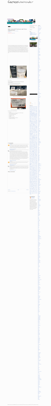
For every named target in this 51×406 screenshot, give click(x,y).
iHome (38, 198)
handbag (39, 181)
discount (39, 133)
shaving (39, 307)
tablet (38, 348)
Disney (38, 134)
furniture (33, 137)
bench (36, 115)
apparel (35, 110)
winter (35, 193)
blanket (38, 71)
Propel (38, 281)
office (33, 162)
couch (30, 128)
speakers (30, 177)
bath (38, 56)
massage (39, 240)
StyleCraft (32, 179)
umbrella (34, 187)
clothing (34, 125)
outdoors (31, 163)
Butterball (30, 120)
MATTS (10, 161)
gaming (38, 157)
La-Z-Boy (39, 220)
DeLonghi (39, 130)
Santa (36, 170)
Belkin (35, 115)
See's (38, 303)
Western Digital (36, 191)
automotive (39, 48)
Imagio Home (39, 199)
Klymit (38, 215)
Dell (38, 129)
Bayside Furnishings (33, 114)
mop (38, 247)
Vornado (39, 386)
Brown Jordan (34, 119)
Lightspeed (36, 154)
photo (36, 164)
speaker (38, 329)
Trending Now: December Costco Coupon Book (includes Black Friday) (33, 34)
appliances (31, 111)
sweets (38, 345)
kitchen (33, 151)
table (30, 181)
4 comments (9, 31)
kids (36, 150)
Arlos (35, 111)
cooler (38, 116)
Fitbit (36, 135)
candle (32, 121)
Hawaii (38, 183)
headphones (34, 144)
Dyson (38, 140)
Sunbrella (36, 179)
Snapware (39, 322)
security (39, 302)
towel (38, 365)
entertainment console (32, 134)
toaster (38, 362)
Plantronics (36, 165)
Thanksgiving (31, 182)
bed (31, 115)
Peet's (38, 271)
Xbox (38, 398)
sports (33, 177)
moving (32, 159)
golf (34, 140)
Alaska (38, 34)
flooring (32, 136)
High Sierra (32, 145)
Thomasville (35, 183)
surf (38, 343)
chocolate (31, 124)
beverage (35, 116)
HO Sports (36, 145)
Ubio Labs (31, 187)
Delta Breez (39, 131)
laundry (38, 225)
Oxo (33, 163)
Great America (39, 174)
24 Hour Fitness (31, 106)
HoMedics (39, 193)
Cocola (36, 125)
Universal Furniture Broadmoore (39, 377)
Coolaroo (39, 115)
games (38, 156)
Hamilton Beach (39, 179)
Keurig (33, 150)
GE (38, 162)
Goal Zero (30, 140)
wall (38, 388)
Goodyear (30, 141)
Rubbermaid (31, 169)
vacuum (39, 381)
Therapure (30, 183)
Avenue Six (39, 49)
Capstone (36, 121)
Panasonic (36, 163)
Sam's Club (31, 170)
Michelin (39, 244)
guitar (38, 176)
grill (38, 175)
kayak (34, 149)
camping (31, 121)
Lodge (31, 155)
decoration (35, 130)
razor (38, 285)
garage (38, 158)
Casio (38, 94)
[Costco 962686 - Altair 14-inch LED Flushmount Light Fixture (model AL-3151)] (18, 95)
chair (31, 123)
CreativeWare (39, 121)
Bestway (32, 116)
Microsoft (31, 158)
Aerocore (39, 30)
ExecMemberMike (11, 165)
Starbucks (32, 178)
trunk (38, 372)
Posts (31, 102)
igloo (38, 197)
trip (38, 370)
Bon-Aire (39, 74)
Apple (36, 110)
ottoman (39, 265)
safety (36, 169)
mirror (33, 158)
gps (35, 141)
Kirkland (30, 151)
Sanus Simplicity (39, 299)
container (39, 112)
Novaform (39, 261)
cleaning (30, 125)
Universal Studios (39, 379)
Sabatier (34, 169)
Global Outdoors (34, 139)
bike (36, 116)
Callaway (34, 120)
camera (36, 120)
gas (33, 138)
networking (39, 256)
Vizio (38, 385)
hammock (39, 180)
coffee (30, 126)
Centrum (39, 97)
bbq (36, 114)
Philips (34, 164)
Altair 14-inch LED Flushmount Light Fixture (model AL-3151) (17, 29)
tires (38, 361)
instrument (31, 148)
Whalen (30, 192)
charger (38, 99)
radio (38, 283)
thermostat (32, 183)
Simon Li (30, 173)
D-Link (36, 129)
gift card (32, 139)
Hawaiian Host (31, 144)
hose (38, 194)
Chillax (38, 101)
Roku (36, 168)
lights (33, 154)
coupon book (33, 128)
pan (34, 163)
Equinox (36, 134)
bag (38, 53)
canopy (34, 121)
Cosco (38, 117)
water (31, 191)
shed (38, 308)
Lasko (38, 224)
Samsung (35, 170)
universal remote (36, 188)
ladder (38, 221)
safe (35, 169)
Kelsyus (36, 149)
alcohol (38, 35)
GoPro (34, 141)
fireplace (35, 135)
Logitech (33, 155)
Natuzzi (32, 160)
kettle (31, 150)
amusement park (33, 109)
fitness (30, 136)
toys (38, 366)
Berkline (30, 116)
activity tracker (31, 107)
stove (36, 178)
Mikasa (32, 158)
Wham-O (32, 192)
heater (30, 145)
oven (32, 163)
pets (38, 272)
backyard (39, 51)
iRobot (33, 148)
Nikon (38, 258)
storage (35, 178)
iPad (32, 148)
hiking (34, 145)
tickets (36, 183)
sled (33, 173)
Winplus (33, 193)
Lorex (34, 155)
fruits (38, 153)
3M (33, 106)
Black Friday (39, 70)
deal (31, 130)
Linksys (30, 155)
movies (30, 159)
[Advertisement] (21, 9)
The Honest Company (34, 182)
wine (35, 192)
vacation (39, 380)
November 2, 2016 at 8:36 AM (13, 160)
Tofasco (38, 363)
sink (38, 312)
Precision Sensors (39, 279)
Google (32, 141)
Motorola (36, 158)
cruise (31, 129)
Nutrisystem (39, 262)
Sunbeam (34, 179)
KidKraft (35, 150)
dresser (38, 135)
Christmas (34, 124)
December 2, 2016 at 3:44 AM (13, 164)
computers (36, 126)
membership (39, 243)
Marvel (38, 239)
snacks (38, 320)
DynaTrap (39, 139)
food (33, 136)
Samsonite (33, 170)
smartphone (34, 174)
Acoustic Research (35, 106)
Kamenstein (33, 149)
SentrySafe (39, 304)
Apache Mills (32, 110)
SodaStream (39, 325)
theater (36, 182)
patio (30, 164)
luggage (36, 155)
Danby (30, 130)
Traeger (38, 367)
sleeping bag (39, 315)
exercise (30, 135)
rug (32, 169)
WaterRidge (33, 191)
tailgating (39, 349)
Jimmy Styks (31, 149)
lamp (38, 222)
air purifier (39, 33)
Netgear (36, 160)
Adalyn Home (39, 29)
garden (30, 138)
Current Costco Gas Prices (32, 32)
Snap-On (39, 321)
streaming (30, 179)
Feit (33, 135)
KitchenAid (36, 151)
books (38, 76)
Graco (36, 141)
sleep (34, 173)
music (35, 159)
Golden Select (33, 140)
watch (30, 191)
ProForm (39, 280)
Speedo (32, 177)
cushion (35, 129)
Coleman (32, 126)
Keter (30, 150)
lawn (38, 226)
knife (38, 217)
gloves (36, 139)
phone (35, 164)
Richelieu (33, 168)
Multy (33, 159)
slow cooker (31, 174)
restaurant (31, 168)
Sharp (38, 306)
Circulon (36, 124)
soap (38, 324)
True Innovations (31, 186)
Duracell (39, 138)
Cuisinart (33, 129)
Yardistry (39, 399)
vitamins (39, 384)
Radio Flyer (39, 284)
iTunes (38, 203)
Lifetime (32, 154)
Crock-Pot (30, 129)
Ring (35, 168)
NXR (38, 263)
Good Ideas (36, 140)
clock (32, 125)
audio (36, 111)
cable (32, 120)
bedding (33, 115)
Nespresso (34, 160)
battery (38, 57)
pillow (34, 165)
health (36, 144)
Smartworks (36, 174)
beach (30, 115)
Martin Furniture (39, 238)
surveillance (39, 344)
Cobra (35, 125)
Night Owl (39, 257)
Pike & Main (31, 165)
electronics (31, 133)
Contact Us (31, 33)
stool (33, 178)
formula (38, 152)
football (39, 151)
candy (33, 121)
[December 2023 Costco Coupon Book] (21, 23)
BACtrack (39, 52)
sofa (38, 326)
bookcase (39, 75)
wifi (33, 192)
